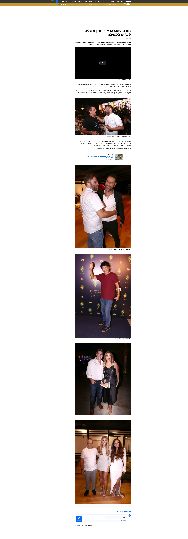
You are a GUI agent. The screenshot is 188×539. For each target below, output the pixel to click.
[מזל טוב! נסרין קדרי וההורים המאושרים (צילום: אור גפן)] (103, 463)
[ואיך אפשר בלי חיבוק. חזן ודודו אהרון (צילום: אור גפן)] (103, 208)
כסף (99, 1)
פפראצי (96, 4)
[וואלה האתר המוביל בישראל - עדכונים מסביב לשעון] (128, 1)
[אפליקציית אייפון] (63, 4)
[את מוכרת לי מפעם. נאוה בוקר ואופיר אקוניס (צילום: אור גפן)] (103, 380)
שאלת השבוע (102, 4)
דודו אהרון (124, 508)
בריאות (90, 1)
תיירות (85, 1)
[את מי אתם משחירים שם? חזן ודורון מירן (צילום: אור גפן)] (103, 118)
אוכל (95, 1)
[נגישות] (2, 1)
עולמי (113, 4)
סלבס (103, 1)
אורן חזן (129, 508)
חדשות (122, 1)
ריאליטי (116, 4)
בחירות (112, 1)
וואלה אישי (108, 4)
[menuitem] (121, 1)
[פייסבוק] (59, 4)
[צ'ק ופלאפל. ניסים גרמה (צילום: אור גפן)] (103, 297)
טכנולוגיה (80, 1)
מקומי (120, 4)
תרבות (107, 1)
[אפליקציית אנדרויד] (65, 4)
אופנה (74, 1)
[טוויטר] (61, 4)
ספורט (117, 1)
